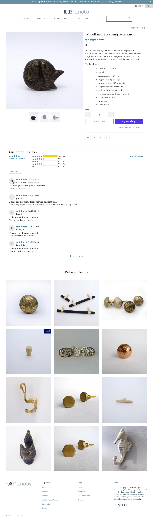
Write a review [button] (136, 157)
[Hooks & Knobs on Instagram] (123, 505)
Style (75, 19)
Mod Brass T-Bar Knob (124, 400)
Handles (48, 19)
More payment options (129, 127)
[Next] (79, 70)
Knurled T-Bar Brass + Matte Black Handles (76, 303)
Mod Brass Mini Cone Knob (28, 351)
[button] (90, 40)
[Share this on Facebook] (94, 137)
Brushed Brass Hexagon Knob (76, 448)
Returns (45, 496)
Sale (94, 19)
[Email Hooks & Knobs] (128, 505)
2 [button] (73, 256)
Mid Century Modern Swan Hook (28, 400)
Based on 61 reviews (18, 158)
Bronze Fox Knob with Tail (28, 448)
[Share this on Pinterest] (100, 137)
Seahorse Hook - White (124, 448)
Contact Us (46, 504)
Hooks (56, 19)
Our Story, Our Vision (50, 500)
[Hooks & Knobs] (76, 11)
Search (44, 508)
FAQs (44, 488)
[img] (21, 179)
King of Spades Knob (124, 300)
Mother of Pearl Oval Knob (76, 351)
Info (100, 19)
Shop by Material (84, 496)
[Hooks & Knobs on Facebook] (115, 505)
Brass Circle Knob (76, 400)
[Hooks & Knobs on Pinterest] (119, 505)
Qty (87, 110)
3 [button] (76, 256)
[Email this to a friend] (106, 137)
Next (143, 28)
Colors (85, 19)
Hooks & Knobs (17, 516)
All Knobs (38, 19)
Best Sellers (26, 19)
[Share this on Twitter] (87, 137)
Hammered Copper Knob (124, 351)
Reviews (45, 492)
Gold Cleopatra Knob (28, 303)
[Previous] (10, 70)
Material (65, 19)
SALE (80, 488)
